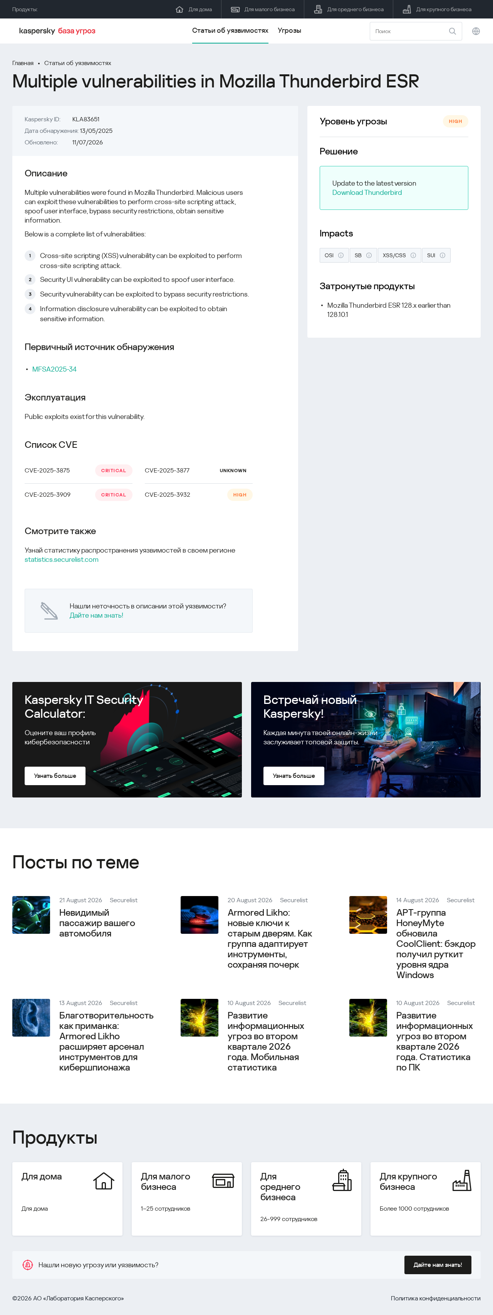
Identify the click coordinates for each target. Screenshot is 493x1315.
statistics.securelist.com (62, 559)
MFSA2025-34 (54, 369)
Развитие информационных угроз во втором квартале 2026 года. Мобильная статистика (266, 1041)
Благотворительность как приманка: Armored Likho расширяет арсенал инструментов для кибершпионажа (106, 1041)
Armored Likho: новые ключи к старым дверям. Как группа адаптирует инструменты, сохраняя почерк (270, 938)
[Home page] (58, 31)
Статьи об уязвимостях (230, 30)
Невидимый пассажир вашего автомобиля (97, 923)
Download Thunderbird (367, 192)
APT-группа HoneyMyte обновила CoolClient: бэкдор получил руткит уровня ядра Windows (436, 943)
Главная (23, 63)
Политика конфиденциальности (436, 1298)
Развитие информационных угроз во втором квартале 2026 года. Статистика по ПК (434, 1041)
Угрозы (289, 30)
